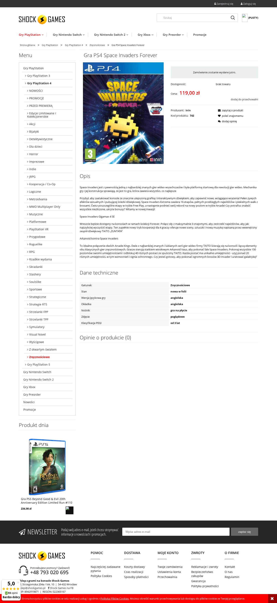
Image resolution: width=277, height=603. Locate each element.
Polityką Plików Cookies (114, 598)
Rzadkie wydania (40, 259)
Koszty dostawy (134, 567)
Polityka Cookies (101, 576)
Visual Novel (37, 334)
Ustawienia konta (169, 572)
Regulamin (232, 577)
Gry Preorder (32, 394)
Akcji (32, 124)
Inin (188, 110)
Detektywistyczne (41, 139)
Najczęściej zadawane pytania (105, 569)
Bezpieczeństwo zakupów (202, 574)
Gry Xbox (29, 387)
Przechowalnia (167, 577)
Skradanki (36, 267)
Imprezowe (36, 161)
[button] (229, 110)
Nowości (29, 402)
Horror (33, 154)
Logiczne (35, 192)
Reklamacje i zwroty (204, 567)
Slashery (35, 274)
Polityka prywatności (205, 586)
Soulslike (35, 282)
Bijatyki (34, 131)
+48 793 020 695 (49, 572)
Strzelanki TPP (38, 319)
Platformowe (37, 222)
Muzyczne (36, 214)
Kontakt (230, 567)
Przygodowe (37, 237)
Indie (32, 169)
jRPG (32, 177)
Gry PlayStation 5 (38, 364)
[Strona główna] (42, 19)
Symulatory (36, 327)
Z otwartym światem (43, 349)
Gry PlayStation (33, 68)
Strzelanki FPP (38, 312)
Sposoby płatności (136, 577)
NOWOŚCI (36, 91)
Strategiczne (37, 297)
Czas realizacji (133, 572)
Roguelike (35, 244)
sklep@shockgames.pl (32, 588)
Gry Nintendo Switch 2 (38, 379)
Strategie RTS (38, 304)
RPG (32, 252)
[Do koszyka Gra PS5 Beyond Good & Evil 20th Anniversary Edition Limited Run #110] (69, 510)
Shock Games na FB (61, 588)
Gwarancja (198, 581)
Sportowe (35, 289)
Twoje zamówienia (170, 567)
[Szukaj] (233, 17)
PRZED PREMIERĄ (41, 106)
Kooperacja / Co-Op (42, 184)
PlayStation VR (38, 229)
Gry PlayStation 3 (38, 76)
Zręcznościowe (39, 357)
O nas (229, 572)
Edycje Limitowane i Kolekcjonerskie (41, 114)
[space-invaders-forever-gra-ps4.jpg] (123, 113)
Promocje (29, 409)
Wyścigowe (36, 342)
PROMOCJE (36, 98)
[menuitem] (33, 35)
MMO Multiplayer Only (44, 207)
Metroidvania (38, 199)
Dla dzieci (35, 146)
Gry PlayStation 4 (39, 83)
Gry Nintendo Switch (37, 372)
